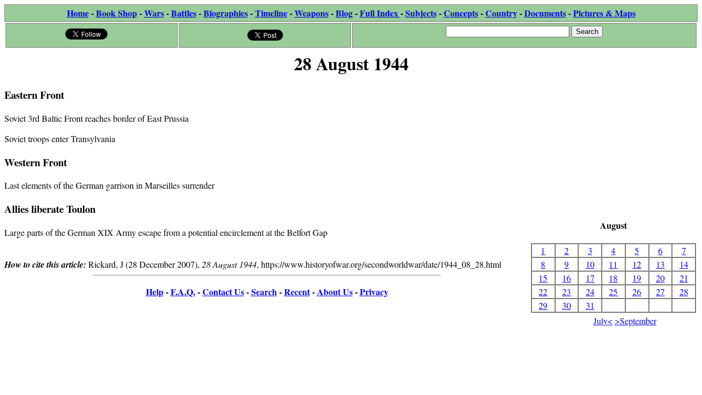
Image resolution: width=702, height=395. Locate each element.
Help (154, 291)
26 (636, 291)
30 (566, 305)
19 (636, 278)
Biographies (225, 13)
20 (660, 278)
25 (613, 291)
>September (635, 320)
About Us (335, 291)
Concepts (461, 13)
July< (603, 320)
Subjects (421, 13)
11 (613, 264)
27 (660, 291)
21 (684, 278)
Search (264, 291)
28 (684, 291)
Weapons (312, 13)
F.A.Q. (183, 291)
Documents (545, 13)
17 (590, 278)
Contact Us (223, 291)
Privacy (374, 291)
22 (543, 291)
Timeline (271, 13)
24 (590, 291)
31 (590, 305)
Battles (183, 13)
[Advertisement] (613, 148)
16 (566, 278)
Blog (344, 13)
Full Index (380, 13)
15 (543, 278)
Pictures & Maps (604, 13)
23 (566, 291)
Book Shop (116, 13)
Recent (297, 291)
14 (684, 264)
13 (660, 264)
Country (501, 13)
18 (613, 278)
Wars (154, 13)
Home (78, 13)
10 (590, 264)
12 (636, 264)
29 (543, 305)
